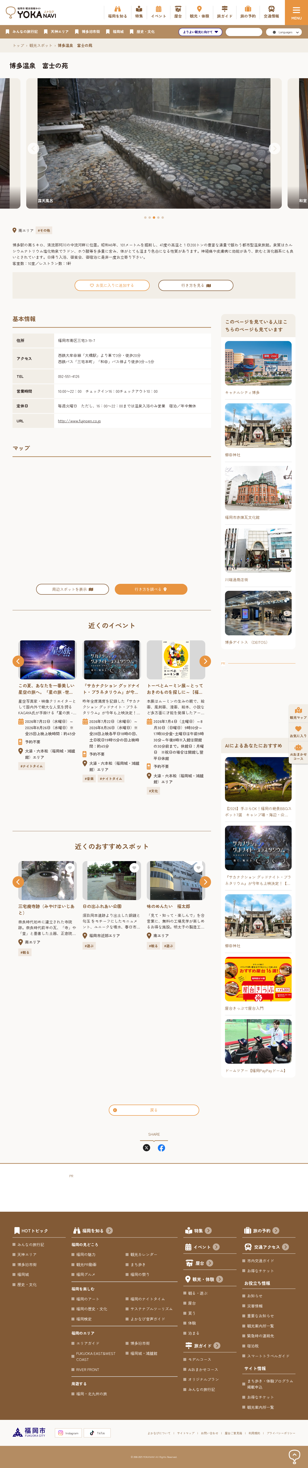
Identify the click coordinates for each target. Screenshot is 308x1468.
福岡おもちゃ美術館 (166, 906)
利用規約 (254, 1433)
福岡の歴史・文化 (91, 1309)
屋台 (200, 1263)
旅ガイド (203, 1345)
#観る (89, 945)
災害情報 (255, 1306)
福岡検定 (84, 1319)
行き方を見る (193, 285)
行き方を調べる (148, 589)
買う (192, 1313)
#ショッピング (178, 761)
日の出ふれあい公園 (37, 906)
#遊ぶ (24, 945)
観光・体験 (203, 1279)
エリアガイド (87, 1343)
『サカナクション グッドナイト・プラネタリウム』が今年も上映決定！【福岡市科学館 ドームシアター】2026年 (47, 688)
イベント (202, 1247)
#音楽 (24, 778)
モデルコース (199, 1359)
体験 (192, 1323)
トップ (18, 45)
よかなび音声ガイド (147, 1319)
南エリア (26, 230)
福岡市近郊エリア (40, 935)
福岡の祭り (140, 1274)
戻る (154, 1110)
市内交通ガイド (260, 1260)
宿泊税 (253, 1346)
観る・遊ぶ (197, 1293)
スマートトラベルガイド (268, 1356)
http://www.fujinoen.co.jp (79, 421)
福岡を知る (93, 1230)
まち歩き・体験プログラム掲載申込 (270, 1384)
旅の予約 (261, 1230)
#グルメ (155, 761)
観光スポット (40, 45)
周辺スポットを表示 (69, 589)
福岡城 (23, 1274)
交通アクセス (267, 1247)
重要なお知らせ (260, 1316)
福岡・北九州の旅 (91, 1394)
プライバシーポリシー (281, 1433)
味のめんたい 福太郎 (104, 906)
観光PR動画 (86, 1264)
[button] (33, 148)
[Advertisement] (258, 696)
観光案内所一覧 (260, 1326)
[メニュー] (296, 12)
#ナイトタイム (47, 778)
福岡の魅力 (86, 1254)
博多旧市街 (27, 1264)
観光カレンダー (143, 1254)
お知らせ (255, 1296)
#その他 (44, 230)
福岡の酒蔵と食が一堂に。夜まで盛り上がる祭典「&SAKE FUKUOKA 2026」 (175, 688)
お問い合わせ (209, 1433)
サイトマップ (185, 1433)
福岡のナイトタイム (147, 1299)
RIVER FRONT (87, 1369)
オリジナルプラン (203, 1379)
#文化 (89, 790)
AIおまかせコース (203, 1369)
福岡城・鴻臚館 (143, 1353)
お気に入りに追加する (115, 285)
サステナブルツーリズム (151, 1309)
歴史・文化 (27, 1284)
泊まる (194, 1333)
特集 (198, 1230)
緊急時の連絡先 (260, 1336)
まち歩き (138, 1264)
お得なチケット (260, 1271)
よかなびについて (159, 1433)
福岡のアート (87, 1299)
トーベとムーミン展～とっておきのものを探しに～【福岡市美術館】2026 (111, 688)
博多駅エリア (165, 751)
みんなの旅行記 (30, 1244)
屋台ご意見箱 (233, 1433)
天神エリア (27, 1254)
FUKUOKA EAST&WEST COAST (96, 1356)
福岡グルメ (86, 1274)
